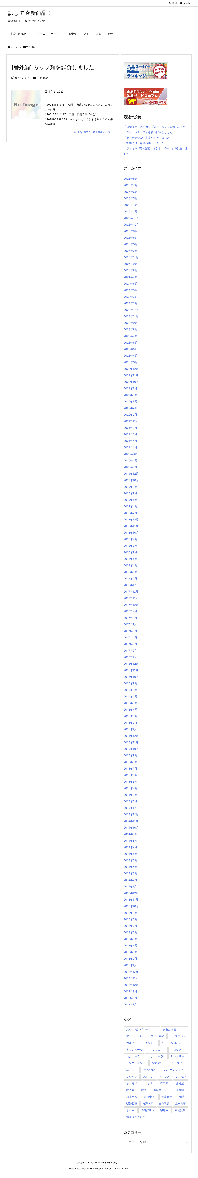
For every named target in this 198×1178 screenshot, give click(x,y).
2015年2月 (130, 801)
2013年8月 (130, 919)
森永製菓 (180, 1103)
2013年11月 (131, 899)
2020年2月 (130, 460)
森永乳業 (164, 1103)
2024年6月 (130, 283)
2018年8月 (130, 545)
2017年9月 (130, 611)
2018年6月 (130, 558)
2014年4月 (130, 866)
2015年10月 (131, 748)
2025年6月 (130, 237)
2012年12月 (131, 971)
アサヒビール (134, 1036)
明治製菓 (131, 1103)
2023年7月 (130, 336)
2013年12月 (131, 893)
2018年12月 (131, 519)
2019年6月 (130, 499)
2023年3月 (130, 362)
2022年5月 (130, 401)
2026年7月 (130, 185)
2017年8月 (130, 617)
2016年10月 (131, 676)
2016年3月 (130, 716)
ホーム (14, 47)
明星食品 (166, 1096)
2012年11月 (131, 978)
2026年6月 (130, 191)
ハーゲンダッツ (173, 1069)
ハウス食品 (149, 1069)
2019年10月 (131, 480)
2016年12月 (131, 663)
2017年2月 (130, 650)
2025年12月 (131, 218)
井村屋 (180, 1083)
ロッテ (149, 1083)
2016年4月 (130, 709)
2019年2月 (130, 512)
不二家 (164, 1083)
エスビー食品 (156, 1036)
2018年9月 (130, 539)
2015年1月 (130, 807)
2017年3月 (130, 644)
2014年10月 (131, 827)
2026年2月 (130, 211)
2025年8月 (130, 231)
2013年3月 (130, 952)
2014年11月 (131, 821)
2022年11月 (131, 375)
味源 (144, 1090)
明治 (181, 1096)
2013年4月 (130, 945)
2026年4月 (130, 204)
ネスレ (130, 1069)
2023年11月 (131, 316)
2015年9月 (130, 755)
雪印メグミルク (135, 1117)
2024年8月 (130, 270)
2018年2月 (130, 578)
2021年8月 (130, 434)
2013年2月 (130, 958)
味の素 (130, 1090)
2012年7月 (130, 1004)
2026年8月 (130, 178)
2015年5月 (130, 781)
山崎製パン (160, 1090)
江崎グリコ (147, 1110)
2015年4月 (130, 788)
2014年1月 (130, 886)
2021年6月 (130, 440)
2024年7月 (130, 277)
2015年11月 (131, 742)
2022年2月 (130, 414)
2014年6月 (130, 853)
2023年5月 (130, 349)
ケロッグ (176, 1049)
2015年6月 (130, 775)
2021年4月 (130, 447)
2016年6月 (130, 696)
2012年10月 (131, 984)
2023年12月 (131, 309)
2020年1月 (130, 467)
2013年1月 (130, 965)
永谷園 (130, 1110)
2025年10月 (131, 224)
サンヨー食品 (134, 1063)
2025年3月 (130, 244)
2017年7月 (130, 624)
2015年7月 (130, 768)
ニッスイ (176, 1063)
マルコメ (164, 1076)
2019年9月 (130, 486)
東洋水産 (148, 1103)
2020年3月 (130, 454)
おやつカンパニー (137, 1029)
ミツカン (180, 1076)
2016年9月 (130, 683)
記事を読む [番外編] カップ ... (94, 132)
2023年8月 (130, 329)
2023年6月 (130, 342)
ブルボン (148, 1076)
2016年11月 (131, 670)
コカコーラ (133, 1056)
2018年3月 (130, 571)
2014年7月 (130, 847)
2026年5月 (130, 198)
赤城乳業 (179, 1110)
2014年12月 (131, 814)
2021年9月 (130, 427)
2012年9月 (130, 991)
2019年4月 (130, 506)
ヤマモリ (131, 1083)
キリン (149, 1042)
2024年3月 (130, 296)
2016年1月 (130, 729)
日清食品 (149, 1096)
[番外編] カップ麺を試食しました (52, 67)
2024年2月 (130, 303)
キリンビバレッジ (172, 1042)
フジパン (131, 1076)
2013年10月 (131, 906)
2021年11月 (131, 421)
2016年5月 (130, 703)
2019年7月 (130, 493)
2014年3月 (130, 873)
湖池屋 (164, 1110)
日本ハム (131, 1096)
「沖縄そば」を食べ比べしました (144, 143)
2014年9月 (130, 834)
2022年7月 (130, 388)
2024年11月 (131, 257)
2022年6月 (130, 395)
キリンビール (134, 1049)
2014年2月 (130, 880)
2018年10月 (131, 532)
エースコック (178, 1036)
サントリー (177, 1056)
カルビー (131, 1042)
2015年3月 (130, 794)
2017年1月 (130, 657)
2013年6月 (130, 932)
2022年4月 (130, 408)
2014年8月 (130, 840)
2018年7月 (130, 552)
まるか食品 (169, 1029)
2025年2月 (130, 250)
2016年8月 (130, 689)
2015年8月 (130, 762)
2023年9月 (130, 322)
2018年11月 (131, 526)
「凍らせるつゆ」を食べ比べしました (147, 137)
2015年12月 (131, 735)
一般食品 (42, 78)
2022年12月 (131, 368)
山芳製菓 (179, 1090)
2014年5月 (130, 860)
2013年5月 (130, 939)
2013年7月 (130, 925)
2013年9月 (130, 912)
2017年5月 (130, 630)
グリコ (156, 1049)
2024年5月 (130, 290)
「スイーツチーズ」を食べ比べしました (148, 132)
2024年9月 (130, 263)
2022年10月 (131, 381)
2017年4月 (130, 637)
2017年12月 (131, 591)
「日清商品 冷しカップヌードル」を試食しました (155, 126)
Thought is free (120, 1168)
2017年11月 (131, 598)
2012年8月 (130, 997)
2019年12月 (131, 473)
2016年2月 (130, 722)
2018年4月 (130, 565)
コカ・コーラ (155, 1056)
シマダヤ (157, 1063)
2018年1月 (130, 585)
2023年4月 (130, 355)
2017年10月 (131, 604)
